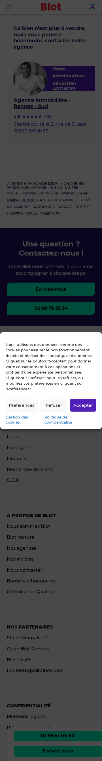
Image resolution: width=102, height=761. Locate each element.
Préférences (22, 405)
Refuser (54, 405)
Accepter (83, 405)
